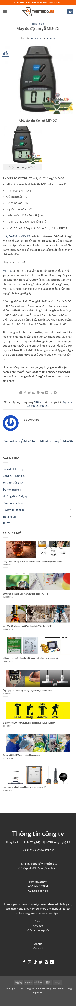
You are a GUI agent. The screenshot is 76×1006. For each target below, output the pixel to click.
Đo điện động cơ (13, 482)
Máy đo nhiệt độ (13, 503)
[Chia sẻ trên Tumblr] (51, 392)
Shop (38, 921)
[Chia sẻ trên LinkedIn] (46, 392)
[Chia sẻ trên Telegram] (55, 392)
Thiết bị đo (38, 24)
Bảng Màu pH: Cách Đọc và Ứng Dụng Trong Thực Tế (25, 594)
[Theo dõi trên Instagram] (29, 962)
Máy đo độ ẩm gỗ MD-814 (19, 441)
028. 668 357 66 (38, 890)
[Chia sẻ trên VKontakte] (42, 392)
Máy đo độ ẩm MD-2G (16, 236)
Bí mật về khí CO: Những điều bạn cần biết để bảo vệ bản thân (29, 723)
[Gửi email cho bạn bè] (33, 392)
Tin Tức (7, 523)
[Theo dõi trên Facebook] (24, 962)
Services (38, 925)
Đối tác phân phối (38, 930)
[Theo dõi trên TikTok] (35, 962)
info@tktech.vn (38, 881)
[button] (5, 11)
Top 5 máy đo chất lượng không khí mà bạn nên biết (24, 787)
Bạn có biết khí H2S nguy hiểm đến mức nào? (21, 755)
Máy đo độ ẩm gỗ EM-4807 (56, 441)
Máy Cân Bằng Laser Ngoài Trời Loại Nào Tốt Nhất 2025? (27, 626)
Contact (38, 948)
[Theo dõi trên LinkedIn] (52, 962)
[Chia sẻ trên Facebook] (25, 392)
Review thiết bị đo (14, 509)
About (38, 943)
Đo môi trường (12, 489)
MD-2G (7, 270)
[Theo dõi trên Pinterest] (46, 962)
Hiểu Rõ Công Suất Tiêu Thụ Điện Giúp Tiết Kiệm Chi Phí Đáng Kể (30, 658)
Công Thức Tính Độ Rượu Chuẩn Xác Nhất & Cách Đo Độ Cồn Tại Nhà (32, 561)
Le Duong (51, 38)
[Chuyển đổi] (71, 510)
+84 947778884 (38, 886)
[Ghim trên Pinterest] (38, 392)
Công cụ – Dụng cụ (14, 475)
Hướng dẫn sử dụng (15, 496)
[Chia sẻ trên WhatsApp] (20, 392)
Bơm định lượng (13, 469)
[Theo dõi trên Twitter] (41, 962)
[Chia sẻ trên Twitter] (29, 392)
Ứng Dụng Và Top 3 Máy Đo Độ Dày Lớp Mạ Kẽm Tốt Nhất (28, 690)
